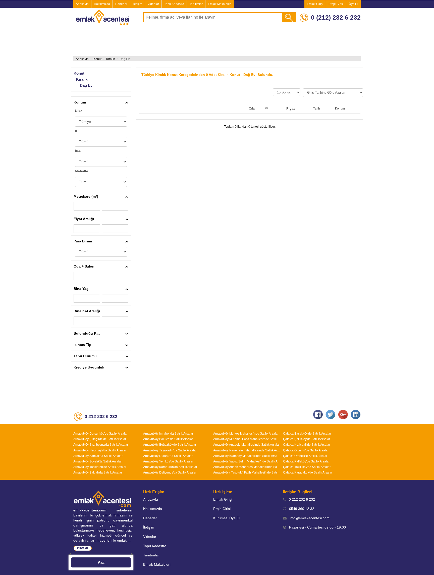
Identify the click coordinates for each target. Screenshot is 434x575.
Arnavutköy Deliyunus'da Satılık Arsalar (169, 472)
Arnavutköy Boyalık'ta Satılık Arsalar (97, 461)
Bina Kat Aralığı (87, 311)
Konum (80, 102)
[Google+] (343, 414)
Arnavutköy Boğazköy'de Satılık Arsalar (169, 444)
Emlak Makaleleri (220, 4)
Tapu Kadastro (174, 4)
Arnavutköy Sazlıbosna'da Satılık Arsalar (100, 444)
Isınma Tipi (83, 345)
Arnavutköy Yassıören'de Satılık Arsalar (99, 467)
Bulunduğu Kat (87, 333)
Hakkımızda (102, 4)
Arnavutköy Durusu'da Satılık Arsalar (168, 456)
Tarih (316, 108)
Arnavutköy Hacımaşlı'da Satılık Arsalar (99, 450)
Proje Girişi (336, 4)
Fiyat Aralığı (84, 219)
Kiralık (110, 59)
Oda (252, 108)
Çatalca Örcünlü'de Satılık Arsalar (306, 450)
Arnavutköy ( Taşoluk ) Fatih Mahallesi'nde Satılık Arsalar (247, 472)
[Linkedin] (356, 414)
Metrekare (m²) (86, 196)
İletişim (137, 4)
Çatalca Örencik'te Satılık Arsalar (305, 456)
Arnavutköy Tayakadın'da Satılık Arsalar (170, 450)
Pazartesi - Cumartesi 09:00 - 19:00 (316, 527)
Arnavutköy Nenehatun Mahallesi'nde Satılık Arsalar (247, 450)
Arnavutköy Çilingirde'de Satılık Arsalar (99, 439)
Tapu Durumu (85, 356)
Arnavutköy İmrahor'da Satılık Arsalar (168, 433)
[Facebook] (318, 414)
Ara (101, 562)
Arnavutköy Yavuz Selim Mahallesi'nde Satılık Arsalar (247, 461)
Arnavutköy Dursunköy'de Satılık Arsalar (100, 433)
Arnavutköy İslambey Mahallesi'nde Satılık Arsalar (247, 456)
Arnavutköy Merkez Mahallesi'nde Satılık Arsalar (246, 433)
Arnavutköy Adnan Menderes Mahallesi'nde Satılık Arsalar (247, 467)
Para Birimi (83, 241)
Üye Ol (353, 4)
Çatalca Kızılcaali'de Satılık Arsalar (306, 444)
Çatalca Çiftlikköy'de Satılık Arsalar (306, 439)
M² (266, 108)
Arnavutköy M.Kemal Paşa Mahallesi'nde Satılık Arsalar (247, 439)
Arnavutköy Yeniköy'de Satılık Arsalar (168, 461)
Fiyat (290, 109)
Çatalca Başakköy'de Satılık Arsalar (307, 433)
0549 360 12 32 (300, 509)
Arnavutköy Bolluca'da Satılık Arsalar (168, 439)
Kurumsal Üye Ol (226, 518)
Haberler (121, 4)
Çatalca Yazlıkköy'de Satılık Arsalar (307, 467)
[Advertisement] (217, 41)
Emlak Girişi (315, 4)
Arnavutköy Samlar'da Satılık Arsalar (98, 456)
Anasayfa (82, 4)
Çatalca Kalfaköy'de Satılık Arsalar (306, 461)
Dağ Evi (86, 85)
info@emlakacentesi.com (308, 518)
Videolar (153, 4)
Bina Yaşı (81, 289)
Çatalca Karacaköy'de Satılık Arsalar (307, 472)
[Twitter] (330, 414)
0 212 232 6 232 (300, 499)
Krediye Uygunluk (89, 367)
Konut (97, 59)
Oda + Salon (84, 266)
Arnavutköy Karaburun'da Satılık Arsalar (170, 467)
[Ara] (289, 17)
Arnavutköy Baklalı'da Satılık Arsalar (97, 472)
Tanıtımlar (196, 4)
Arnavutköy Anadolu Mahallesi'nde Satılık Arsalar (246, 444)
